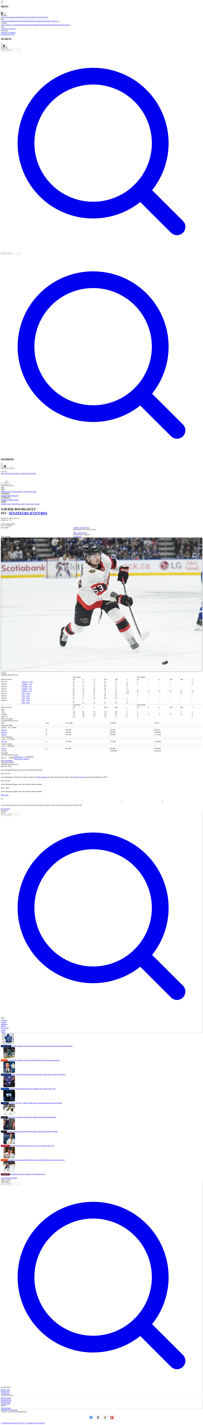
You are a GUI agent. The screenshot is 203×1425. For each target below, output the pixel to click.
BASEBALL (11, 17)
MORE (4, 502)
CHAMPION (29, 757)
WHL (19, 21)
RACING (4, 34)
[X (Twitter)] (98, 1417)
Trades (34, 492)
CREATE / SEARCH (8, 29)
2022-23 (4, 730)
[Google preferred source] (105, 1417)
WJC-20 (56, 21)
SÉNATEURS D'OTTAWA (28, 513)
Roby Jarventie (80, 777)
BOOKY (4, 17)
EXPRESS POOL (24, 25)
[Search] (3, 13)
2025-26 (4, 741)
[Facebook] (91, 1417)
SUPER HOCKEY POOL (61, 25)
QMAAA (40, 21)
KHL (30, 21)
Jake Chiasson (42, 777)
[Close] (2, 11)
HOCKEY (44, 17)
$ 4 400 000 (77, 536)
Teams (15, 492)
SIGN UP (10, 473)
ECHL (23, 21)
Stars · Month (34, 504)
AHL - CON (26, 693)
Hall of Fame (16, 504)
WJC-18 (50, 21)
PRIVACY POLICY (19, 1423)
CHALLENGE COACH (9, 25)
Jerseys (9, 504)
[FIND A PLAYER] (101, 455)
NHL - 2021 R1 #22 (80, 533)
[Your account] (5, 13)
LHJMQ (11, 21)
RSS (35, 1423)
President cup (18, 757)
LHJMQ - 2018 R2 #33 (81, 528)
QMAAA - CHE (27, 682)
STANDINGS (6, 498)
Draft (30, 492)
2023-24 (4, 732)
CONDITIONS (6, 1423)
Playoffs (15, 496)
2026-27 (4, 748)
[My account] (9, 483)
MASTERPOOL (36, 25)
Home (3, 492)
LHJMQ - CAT (27, 684)
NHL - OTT (26, 700)
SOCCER (11, 34)
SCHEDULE (5, 494)
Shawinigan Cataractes (21, 759)
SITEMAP (41, 1423)
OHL (15, 21)
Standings (4, 500)
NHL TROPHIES (7, 761)
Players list (9, 492)
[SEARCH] (101, 251)
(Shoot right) (10, 524)
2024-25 (4, 735)
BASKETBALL (21, 17)
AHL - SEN (26, 698)
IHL (27, 21)
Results (9, 496)
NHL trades (5, 795)
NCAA (34, 21)
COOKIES (30, 1423)
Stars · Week (25, 504)
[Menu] (2, 13)
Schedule (4, 496)
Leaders (10, 500)
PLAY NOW (5, 809)
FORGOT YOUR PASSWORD (25, 473)
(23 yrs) (16, 518)
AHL (6, 21)
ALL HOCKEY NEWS (9, 1178)
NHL (2, 21)
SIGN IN (4, 473)
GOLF (38, 17)
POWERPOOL (47, 25)
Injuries (20, 492)
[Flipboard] (112, 1417)
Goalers (16, 500)
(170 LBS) (8, 526)
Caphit (25, 492)
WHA (46, 21)
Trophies (4, 504)
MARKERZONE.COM (9, 1410)
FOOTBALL (31, 17)
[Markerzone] (101, 478)
